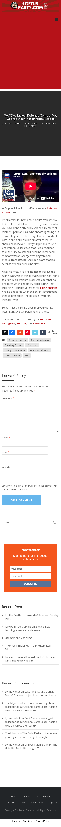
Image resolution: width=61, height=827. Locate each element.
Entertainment (43, 796)
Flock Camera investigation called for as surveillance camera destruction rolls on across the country (31, 706)
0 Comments (30, 126)
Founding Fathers (13, 345)
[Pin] (27, 332)
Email (5, 452)
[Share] (12, 332)
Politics (29, 123)
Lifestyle (26, 796)
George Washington (15, 350)
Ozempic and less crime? (19, 638)
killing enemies (49, 287)
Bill (19, 123)
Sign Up (53, 802)
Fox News (32, 345)
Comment (8, 398)
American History (17, 339)
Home (13, 796)
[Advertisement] (30, 58)
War (27, 355)
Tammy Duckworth (39, 350)
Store (23, 802)
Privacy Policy (42, 821)
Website (6, 467)
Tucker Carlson (12, 355)
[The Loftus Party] (30, 6)
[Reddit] (20, 332)
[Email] (35, 332)
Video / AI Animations (45, 123)
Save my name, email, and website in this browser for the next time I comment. (29, 487)
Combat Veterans (40, 339)
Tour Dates (37, 802)
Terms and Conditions (22, 821)
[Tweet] (5, 332)
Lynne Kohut (12, 691)
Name (6, 437)
